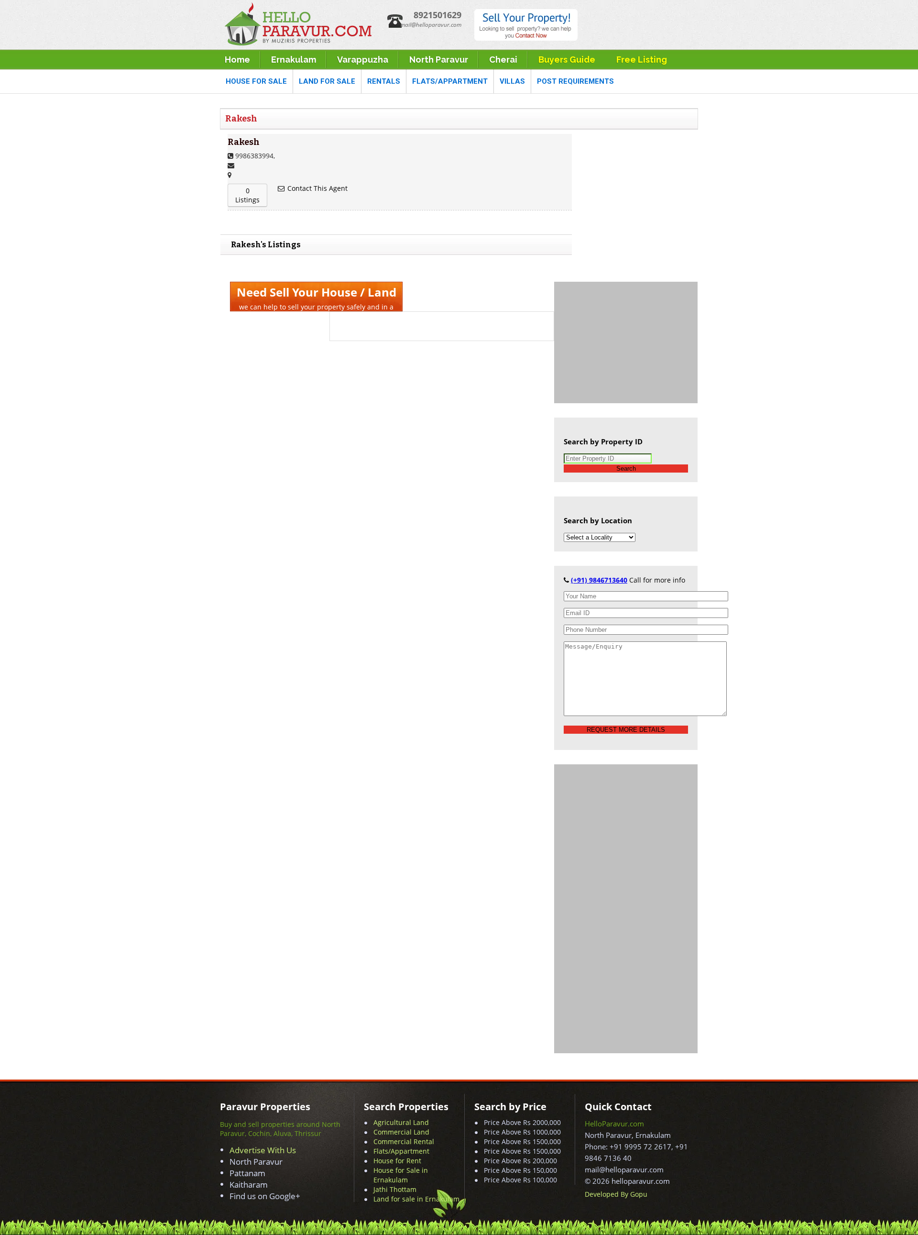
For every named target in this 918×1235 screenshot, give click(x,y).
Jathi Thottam (394, 1189)
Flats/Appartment (450, 81)
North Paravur (438, 60)
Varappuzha (362, 60)
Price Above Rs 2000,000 (522, 1122)
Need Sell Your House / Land (316, 292)
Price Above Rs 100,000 (520, 1179)
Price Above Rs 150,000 (520, 1170)
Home (237, 60)
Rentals (383, 81)
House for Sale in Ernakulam (400, 1175)
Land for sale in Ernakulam (416, 1198)
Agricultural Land (401, 1122)
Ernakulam (293, 60)
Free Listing (641, 60)
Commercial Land (401, 1131)
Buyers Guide (566, 60)
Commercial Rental (403, 1141)
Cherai (503, 60)
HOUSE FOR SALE (256, 81)
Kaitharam (249, 1184)
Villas (512, 81)
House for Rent (397, 1160)
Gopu (638, 1194)
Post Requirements (575, 81)
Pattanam (247, 1173)
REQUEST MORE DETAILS (626, 729)
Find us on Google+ (265, 1196)
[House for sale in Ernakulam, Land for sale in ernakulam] (297, 43)
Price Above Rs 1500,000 (522, 1141)
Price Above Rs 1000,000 (522, 1131)
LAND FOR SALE (327, 81)
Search (626, 468)
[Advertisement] (626, 341)
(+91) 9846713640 (599, 579)
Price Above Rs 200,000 (520, 1160)
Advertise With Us (263, 1150)
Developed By (607, 1194)
